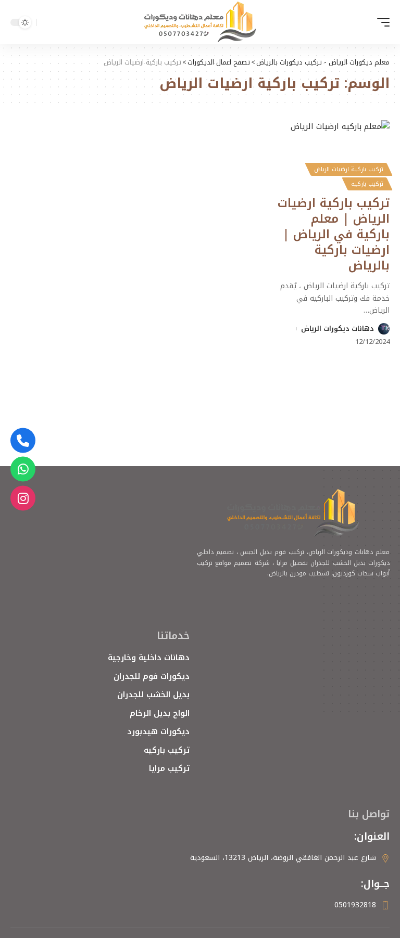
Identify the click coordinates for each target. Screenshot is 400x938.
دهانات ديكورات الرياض (337, 329)
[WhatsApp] (22, 469)
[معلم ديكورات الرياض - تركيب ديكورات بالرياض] (200, 22)
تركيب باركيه (367, 183)
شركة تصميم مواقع (242, 563)
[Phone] (22, 440)
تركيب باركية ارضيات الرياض (348, 169)
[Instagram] (22, 497)
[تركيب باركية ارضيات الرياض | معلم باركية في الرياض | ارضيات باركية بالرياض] (333, 154)
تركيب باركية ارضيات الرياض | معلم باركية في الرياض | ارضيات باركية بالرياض (334, 234)
